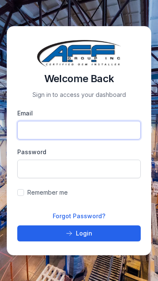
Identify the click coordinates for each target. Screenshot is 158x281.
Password (31, 151)
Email (25, 113)
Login (84, 233)
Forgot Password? (79, 215)
